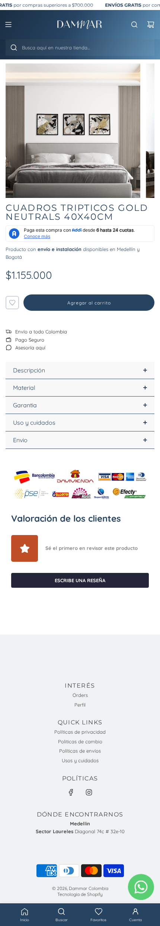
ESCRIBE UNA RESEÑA (80, 580)
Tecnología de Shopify (80, 894)
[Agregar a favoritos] (12, 302)
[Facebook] (71, 792)
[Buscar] (14, 47)
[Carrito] (151, 24)
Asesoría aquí (30, 347)
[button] (98, 915)
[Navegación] (8, 24)
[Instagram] (89, 792)
